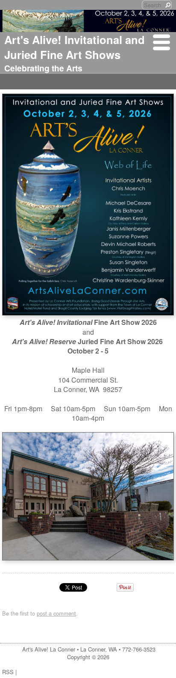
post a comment (56, 613)
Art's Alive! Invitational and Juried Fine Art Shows (74, 47)
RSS (8, 672)
